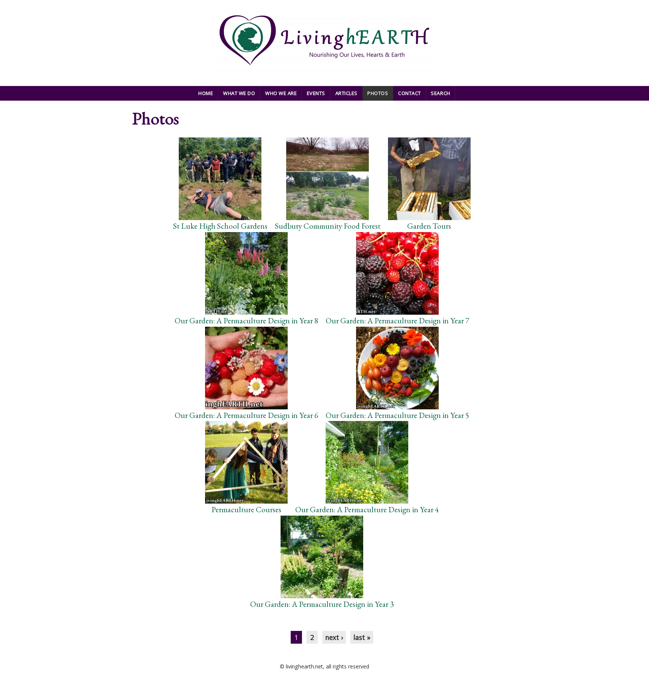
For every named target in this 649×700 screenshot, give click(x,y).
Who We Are (281, 93)
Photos (377, 93)
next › (334, 637)
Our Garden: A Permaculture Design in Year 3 (322, 604)
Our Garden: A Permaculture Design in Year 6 (246, 415)
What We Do (239, 93)
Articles (346, 93)
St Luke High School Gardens (220, 226)
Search (440, 93)
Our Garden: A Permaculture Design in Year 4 (367, 509)
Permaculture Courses (246, 509)
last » (361, 637)
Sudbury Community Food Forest (327, 226)
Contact (409, 93)
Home (205, 93)
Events (316, 93)
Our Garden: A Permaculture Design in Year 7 (397, 320)
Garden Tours (429, 226)
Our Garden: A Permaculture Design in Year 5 (397, 415)
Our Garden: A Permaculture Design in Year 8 (246, 320)
